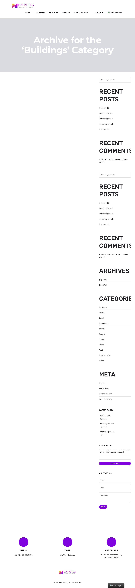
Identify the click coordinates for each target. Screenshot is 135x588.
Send (103, 507)
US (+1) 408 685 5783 (23, 555)
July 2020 (103, 279)
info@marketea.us (67, 555)
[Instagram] (71, 578)
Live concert (104, 129)
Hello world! (104, 108)
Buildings (103, 307)
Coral (101, 318)
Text (101, 350)
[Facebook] (64, 578)
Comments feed (105, 394)
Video (101, 361)
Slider (101, 345)
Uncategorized (105, 355)
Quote (101, 339)
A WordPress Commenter (110, 159)
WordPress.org (105, 399)
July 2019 (103, 285)
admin (105, 419)
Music (101, 329)
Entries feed (104, 388)
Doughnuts (103, 323)
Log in (101, 383)
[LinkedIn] (68, 578)
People (102, 334)
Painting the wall (106, 113)
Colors (101, 312)
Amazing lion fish (106, 124)
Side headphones (106, 118)
